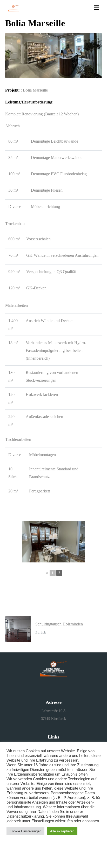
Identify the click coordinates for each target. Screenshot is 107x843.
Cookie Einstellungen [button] (25, 831)
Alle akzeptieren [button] (62, 831)
